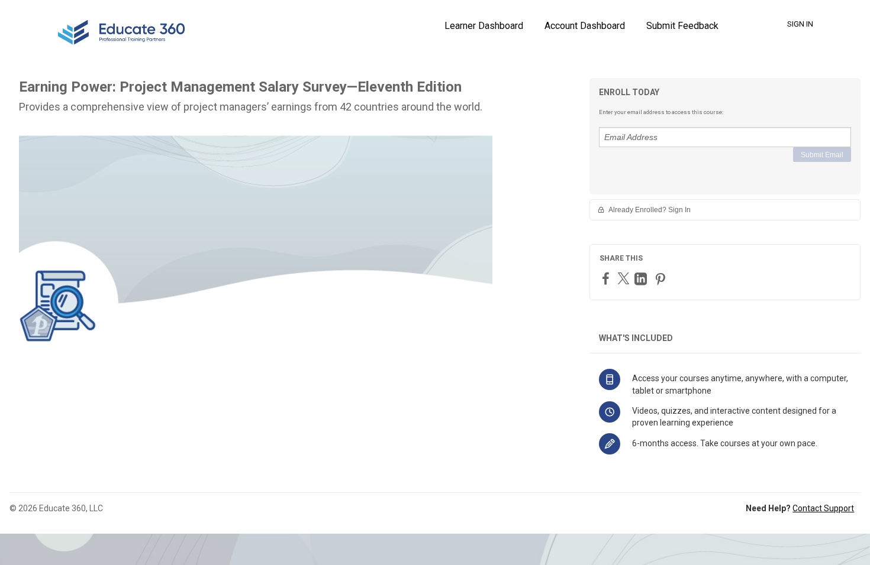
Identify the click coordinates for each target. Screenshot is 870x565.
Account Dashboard (584, 25)
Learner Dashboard (483, 25)
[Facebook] (607, 278)
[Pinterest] (661, 278)
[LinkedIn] (642, 278)
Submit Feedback (682, 25)
